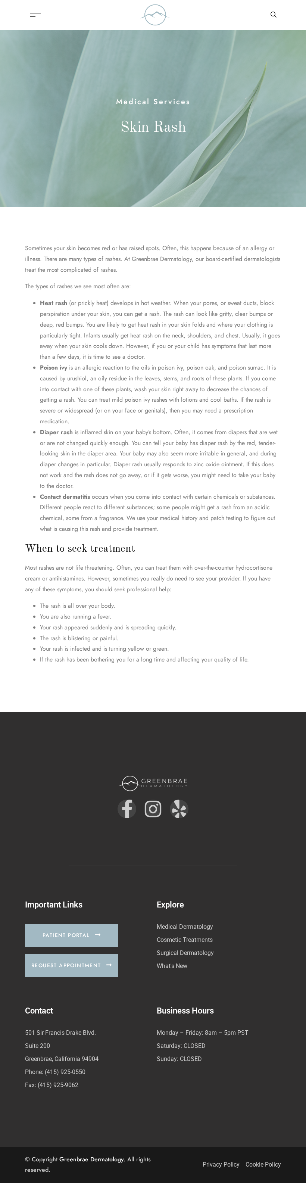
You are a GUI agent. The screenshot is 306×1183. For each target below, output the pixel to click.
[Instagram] (153, 809)
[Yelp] (179, 809)
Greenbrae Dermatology (91, 1159)
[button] (71, 935)
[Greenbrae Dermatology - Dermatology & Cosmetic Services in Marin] (155, 14)
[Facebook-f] (127, 809)
